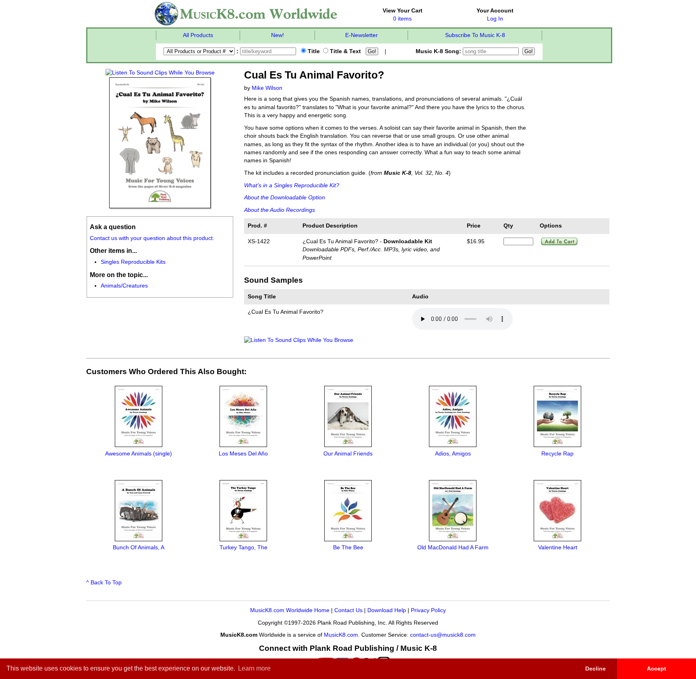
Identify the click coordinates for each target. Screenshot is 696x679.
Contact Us (348, 610)
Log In (495, 19)
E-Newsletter (361, 35)
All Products (198, 35)
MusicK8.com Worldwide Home (289, 610)
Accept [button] (656, 668)
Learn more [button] (254, 668)
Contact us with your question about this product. (152, 238)
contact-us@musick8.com (443, 635)
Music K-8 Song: (439, 51)
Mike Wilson (267, 88)
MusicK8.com (341, 635)
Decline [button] (595, 668)
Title (313, 51)
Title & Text (344, 51)
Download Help (386, 610)
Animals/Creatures (124, 286)
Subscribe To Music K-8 (475, 35)
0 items (402, 19)
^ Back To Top (104, 583)
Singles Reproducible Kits (133, 262)
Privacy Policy (428, 610)
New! (277, 35)
